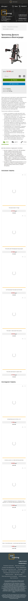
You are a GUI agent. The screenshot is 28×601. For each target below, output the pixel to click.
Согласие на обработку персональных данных (18, 591)
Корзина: (24, 6)
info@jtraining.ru (23, 18)
